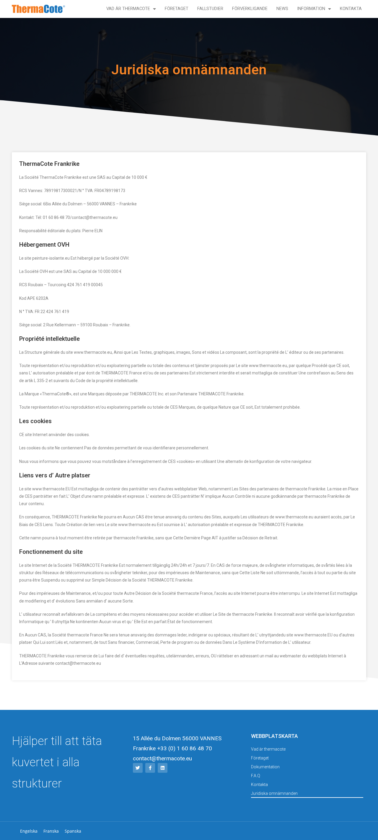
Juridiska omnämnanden (274, 793)
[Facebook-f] (150, 768)
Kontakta (351, 8)
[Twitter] (138, 768)
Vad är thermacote (128, 8)
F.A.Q (255, 775)
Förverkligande (250, 8)
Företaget (176, 8)
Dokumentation (265, 766)
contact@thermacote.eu (162, 758)
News (282, 8)
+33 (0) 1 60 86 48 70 (184, 748)
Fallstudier (210, 8)
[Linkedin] (162, 768)
